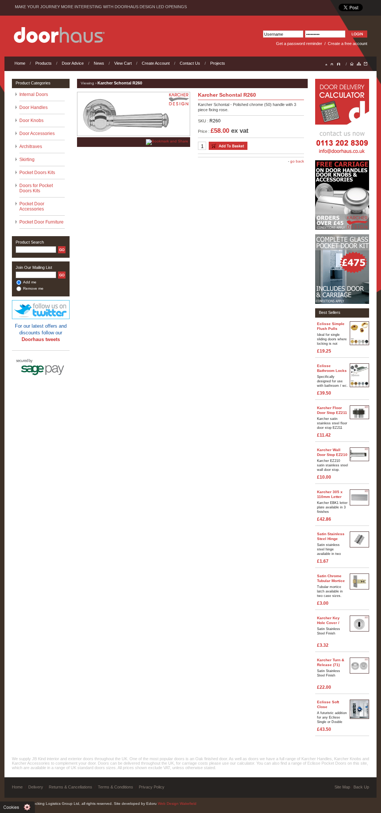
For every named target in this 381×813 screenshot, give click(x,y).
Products (43, 63)
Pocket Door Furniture (41, 222)
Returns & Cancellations (70, 787)
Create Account (156, 63)
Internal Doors (33, 94)
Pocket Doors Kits (37, 172)
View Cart (123, 63)
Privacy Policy (151, 787)
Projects (217, 63)
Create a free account (347, 43)
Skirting (27, 159)
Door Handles (33, 107)
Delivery (35, 787)
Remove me (33, 288)
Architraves (30, 146)
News (99, 63)
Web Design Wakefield (177, 803)
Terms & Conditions (115, 787)
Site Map (342, 787)
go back (297, 161)
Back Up (361, 787)
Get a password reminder (299, 43)
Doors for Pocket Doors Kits (36, 188)
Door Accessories (37, 133)
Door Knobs (31, 120)
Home (20, 63)
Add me (29, 282)
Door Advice (73, 63)
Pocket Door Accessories (31, 206)
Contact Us (190, 63)
